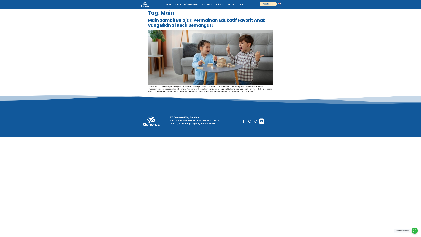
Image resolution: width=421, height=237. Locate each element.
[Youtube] (261, 121)
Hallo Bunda (207, 4)
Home (168, 4)
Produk (178, 4)
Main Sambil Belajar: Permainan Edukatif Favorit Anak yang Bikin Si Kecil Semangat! (206, 22)
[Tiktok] (255, 121)
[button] (268, 4)
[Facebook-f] (243, 121)
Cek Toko (231, 4)
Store (240, 4)
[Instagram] (249, 121)
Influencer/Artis (191, 4)
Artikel (218, 4)
